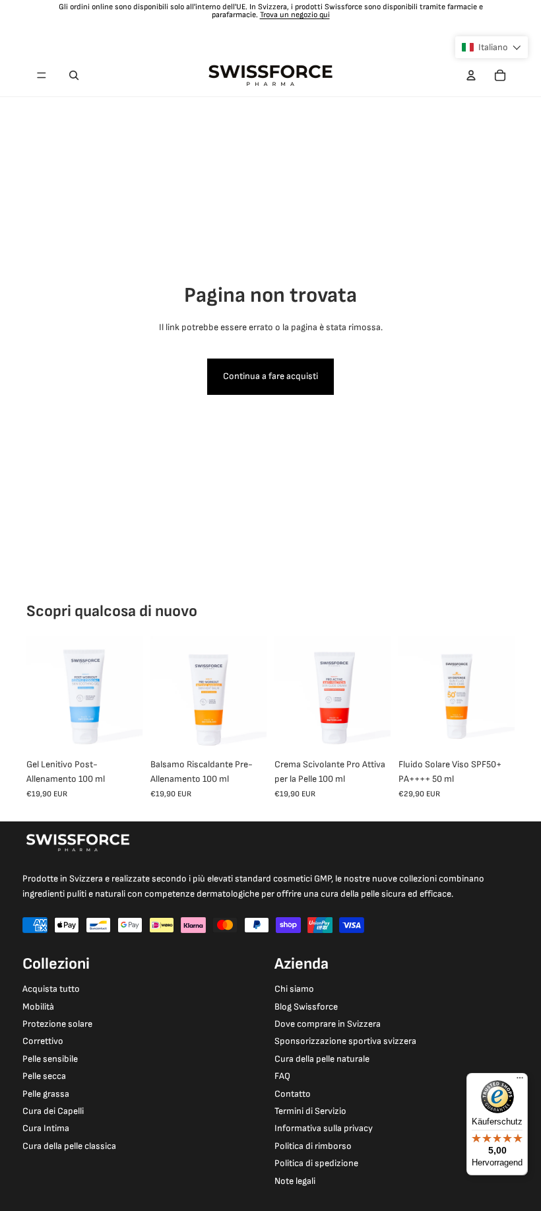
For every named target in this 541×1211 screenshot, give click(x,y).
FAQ (282, 1076)
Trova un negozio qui (295, 15)
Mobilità (38, 1006)
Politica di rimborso (313, 1146)
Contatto (292, 1093)
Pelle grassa (45, 1093)
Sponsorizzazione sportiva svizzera (345, 1041)
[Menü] (520, 1081)
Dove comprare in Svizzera (327, 1023)
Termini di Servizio (310, 1111)
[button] (491, 47)
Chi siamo (294, 988)
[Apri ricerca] (73, 75)
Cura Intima (45, 1128)
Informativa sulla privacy (323, 1128)
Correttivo (42, 1041)
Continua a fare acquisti (270, 376)
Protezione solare (57, 1023)
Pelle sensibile (50, 1058)
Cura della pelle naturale (321, 1058)
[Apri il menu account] (471, 75)
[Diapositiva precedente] (36, 694)
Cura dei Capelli (53, 1111)
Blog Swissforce (306, 1006)
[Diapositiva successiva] (132, 694)
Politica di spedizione (316, 1163)
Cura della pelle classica (69, 1146)
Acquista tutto (51, 988)
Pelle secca (44, 1076)
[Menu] (41, 75)
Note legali (294, 1181)
